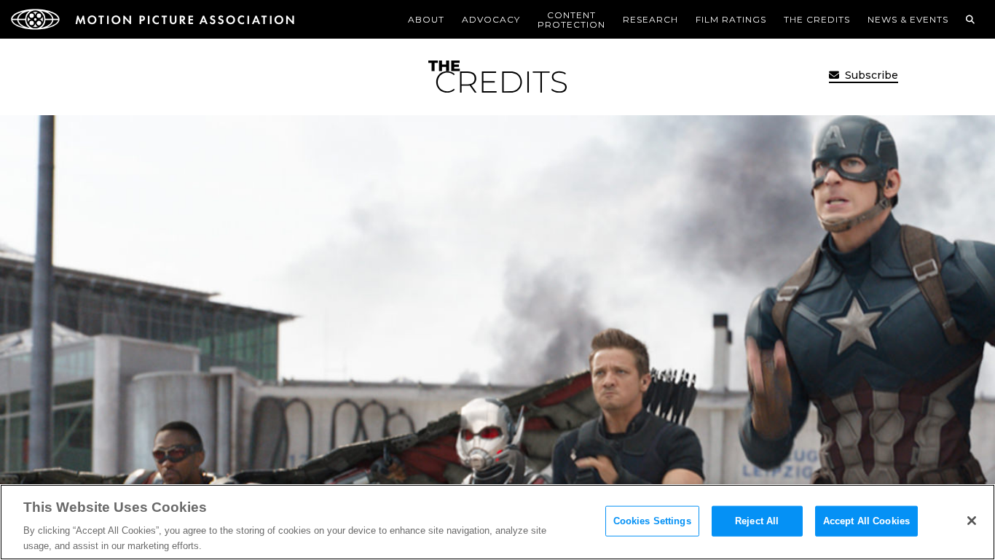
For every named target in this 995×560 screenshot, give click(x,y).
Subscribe (870, 75)
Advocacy (491, 19)
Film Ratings (731, 19)
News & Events (908, 19)
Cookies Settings (652, 521)
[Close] (972, 521)
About (426, 19)
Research (650, 19)
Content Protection (571, 19)
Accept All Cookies (866, 521)
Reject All (757, 521)
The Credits (817, 19)
